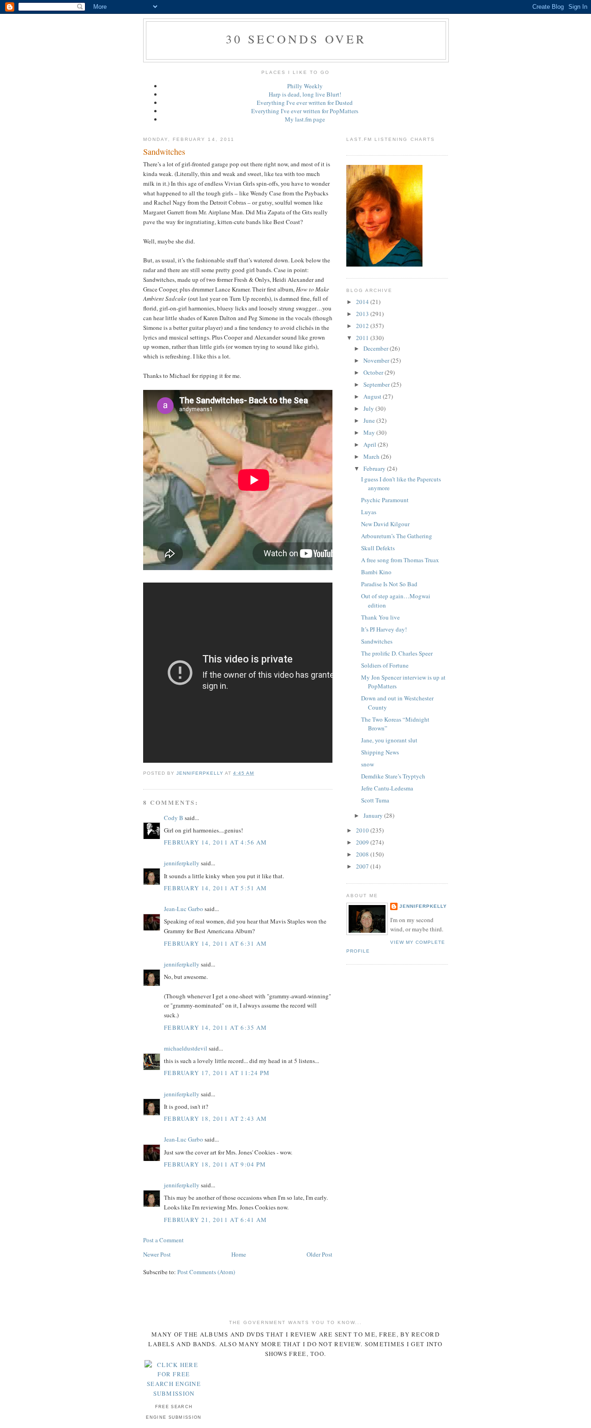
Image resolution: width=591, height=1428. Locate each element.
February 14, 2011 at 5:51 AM (215, 888)
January (373, 815)
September (377, 384)
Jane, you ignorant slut (389, 740)
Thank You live (380, 617)
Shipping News (380, 752)
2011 (363, 338)
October (374, 372)
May (369, 432)
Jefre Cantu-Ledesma (387, 788)
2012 (363, 326)
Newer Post (157, 1254)
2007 (363, 866)
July (369, 408)
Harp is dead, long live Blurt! (305, 94)
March (372, 456)
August (373, 396)
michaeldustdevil (185, 1048)
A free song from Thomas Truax (400, 560)
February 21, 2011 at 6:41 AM (215, 1219)
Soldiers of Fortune (385, 665)
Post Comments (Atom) (206, 1272)
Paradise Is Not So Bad (389, 584)
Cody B (173, 818)
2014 (363, 302)
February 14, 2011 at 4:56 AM (215, 842)
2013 (363, 314)
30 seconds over (296, 39)
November (377, 360)
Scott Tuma (375, 800)
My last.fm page (305, 119)
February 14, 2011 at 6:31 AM (215, 943)
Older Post (319, 1254)
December (376, 348)
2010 (363, 830)
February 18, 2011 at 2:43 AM (215, 1118)
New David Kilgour (385, 524)
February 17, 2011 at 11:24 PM (217, 1073)
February (375, 468)
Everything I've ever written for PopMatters (304, 111)
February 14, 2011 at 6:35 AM (215, 1027)
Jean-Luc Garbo (183, 909)
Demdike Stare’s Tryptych (393, 776)
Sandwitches (376, 641)
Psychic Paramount (385, 500)
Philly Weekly (305, 86)
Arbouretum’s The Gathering (396, 536)
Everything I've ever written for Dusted (305, 102)
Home (238, 1254)
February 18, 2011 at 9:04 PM (215, 1164)
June (369, 420)
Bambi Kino (376, 572)
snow (367, 764)
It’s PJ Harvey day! (384, 629)
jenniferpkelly (181, 863)
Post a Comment (163, 1240)
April (370, 444)
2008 (363, 854)
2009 (363, 842)
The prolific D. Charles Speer (397, 653)
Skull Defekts (378, 548)
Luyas (368, 512)
